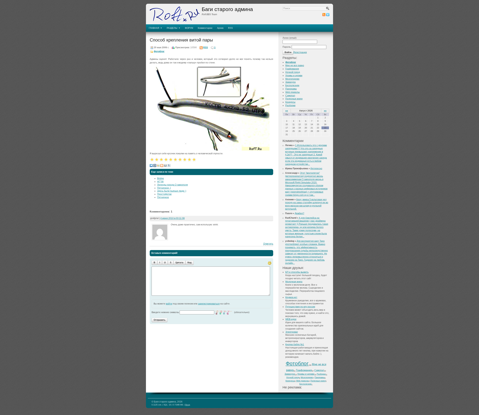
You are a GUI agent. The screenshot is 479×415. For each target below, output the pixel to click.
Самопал (290, 95)
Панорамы (291, 89)
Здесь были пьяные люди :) (171, 191)
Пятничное (163, 197)
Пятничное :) (164, 188)
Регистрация (300, 52)
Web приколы (292, 92)
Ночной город (292, 72)
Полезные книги (294, 98)
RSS (205, 47)
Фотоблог (159, 51)
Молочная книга (293, 281)
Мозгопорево (292, 79)
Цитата (179, 262)
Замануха (290, 82)
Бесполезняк (292, 85)
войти (169, 303)
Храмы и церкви (293, 75)
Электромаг (291, 332)
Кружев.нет (291, 297)
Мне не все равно (294, 65)
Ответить (268, 243)
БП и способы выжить (297, 272)
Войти (288, 52)
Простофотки (164, 194)
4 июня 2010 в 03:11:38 (172, 218)
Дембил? (299, 213)
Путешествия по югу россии (300, 306)
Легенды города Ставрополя (172, 184)
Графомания (292, 69)
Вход (187, 405)
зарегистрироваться (209, 303)
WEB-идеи (290, 319)
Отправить (159, 320)
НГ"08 (160, 181)
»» (325, 110)
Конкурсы (290, 102)
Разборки (290, 105)
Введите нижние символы (165, 312)
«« (286, 110)
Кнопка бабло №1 (294, 344)
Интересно (316, 168)
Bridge (160, 178)
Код (189, 262)
